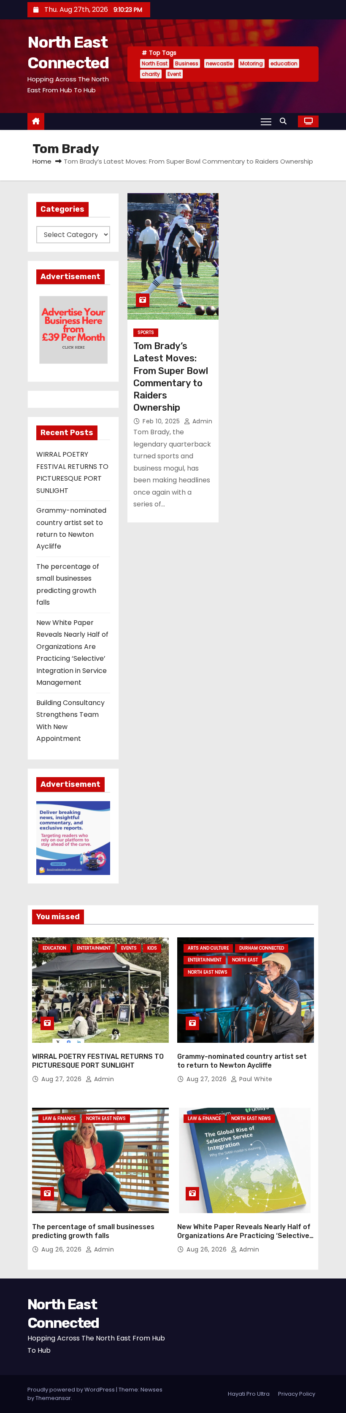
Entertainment (94, 948)
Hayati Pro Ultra (249, 1394)
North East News (207, 972)
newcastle (219, 63)
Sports (146, 332)
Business (186, 63)
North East (155, 63)
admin (201, 421)
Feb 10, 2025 (162, 421)
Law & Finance (59, 1118)
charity (151, 74)
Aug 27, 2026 (62, 1079)
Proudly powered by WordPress (71, 1390)
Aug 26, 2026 (62, 1249)
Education (54, 948)
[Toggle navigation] (266, 121)
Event (174, 74)
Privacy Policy (296, 1394)
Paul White (255, 1079)
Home (41, 161)
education (283, 63)
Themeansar (53, 1398)
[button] (285, 121)
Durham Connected (261, 948)
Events (129, 948)
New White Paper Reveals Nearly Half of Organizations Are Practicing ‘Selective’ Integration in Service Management (244, 1236)
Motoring (251, 63)
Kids (152, 948)
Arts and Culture (208, 948)
